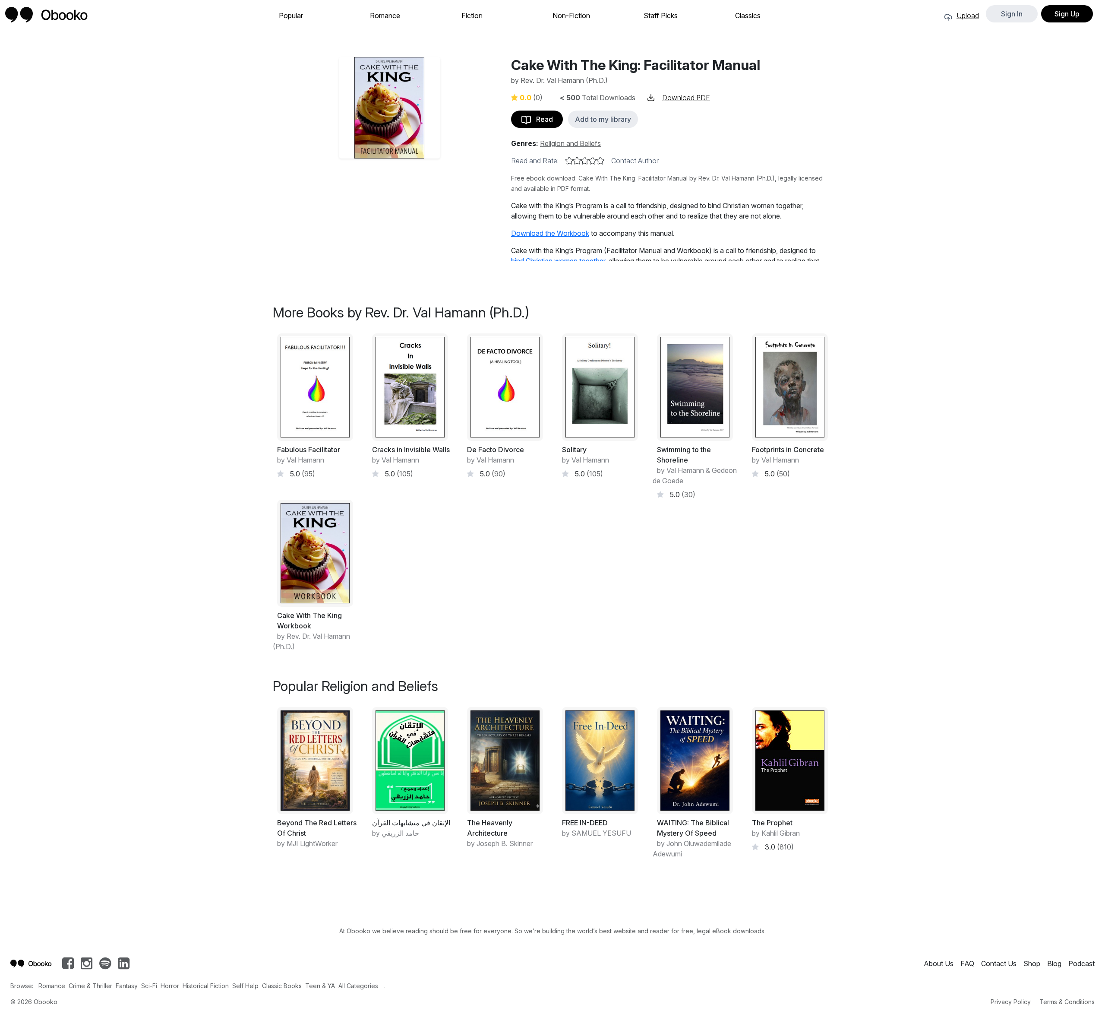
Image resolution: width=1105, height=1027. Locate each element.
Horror (170, 985)
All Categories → (362, 985)
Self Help (245, 985)
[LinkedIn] (123, 965)
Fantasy (127, 985)
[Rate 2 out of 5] (577, 161)
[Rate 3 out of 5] (585, 161)
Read (542, 119)
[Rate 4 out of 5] (593, 161)
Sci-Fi (149, 985)
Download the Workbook (550, 233)
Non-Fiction (571, 16)
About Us (938, 963)
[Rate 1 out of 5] (569, 161)
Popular (291, 16)
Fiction (472, 16)
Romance (385, 16)
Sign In (1012, 14)
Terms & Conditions (1067, 1001)
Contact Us (999, 963)
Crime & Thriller (90, 985)
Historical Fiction (206, 985)
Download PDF (686, 97)
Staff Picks (661, 16)
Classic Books (282, 985)
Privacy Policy (1011, 1001)
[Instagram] (86, 965)
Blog (1054, 963)
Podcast (1081, 963)
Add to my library (603, 119)
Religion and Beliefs (570, 143)
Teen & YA (320, 985)
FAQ (967, 963)
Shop (1031, 963)
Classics (748, 16)
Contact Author (635, 160)
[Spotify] (105, 965)
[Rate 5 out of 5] (600, 161)
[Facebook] (68, 965)
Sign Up (1067, 14)
